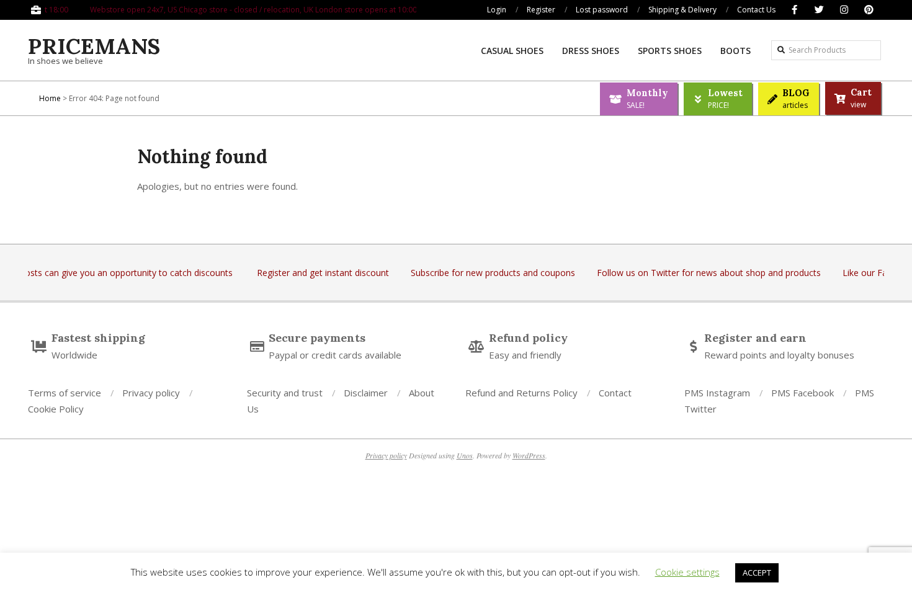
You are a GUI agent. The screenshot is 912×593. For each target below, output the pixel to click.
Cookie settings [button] (687, 572)
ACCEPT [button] (757, 572)
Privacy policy (386, 455)
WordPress (528, 455)
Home (50, 98)
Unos (465, 455)
